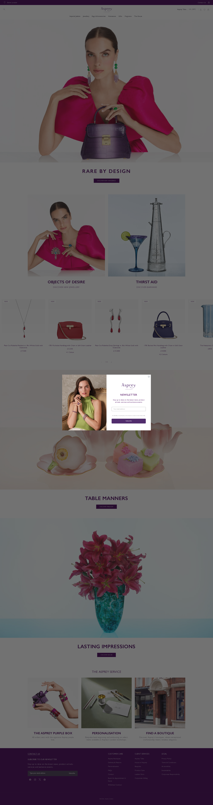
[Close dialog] (149, 377)
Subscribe (129, 421)
